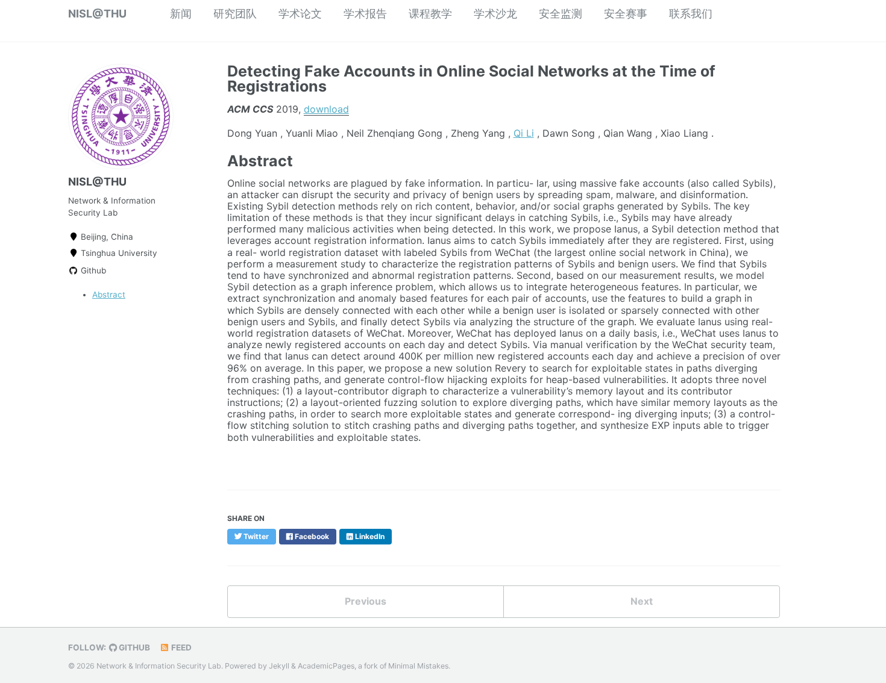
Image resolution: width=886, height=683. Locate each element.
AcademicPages (326, 665)
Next (641, 601)
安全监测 (560, 13)
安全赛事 (625, 13)
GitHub (133, 647)
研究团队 (235, 13)
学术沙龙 (495, 13)
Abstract (108, 294)
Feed (180, 647)
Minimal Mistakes (418, 665)
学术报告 (365, 13)
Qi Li (524, 133)
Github (92, 270)
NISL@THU (97, 13)
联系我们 (690, 13)
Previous (365, 601)
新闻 (181, 13)
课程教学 (430, 13)
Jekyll (279, 665)
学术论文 (300, 13)
